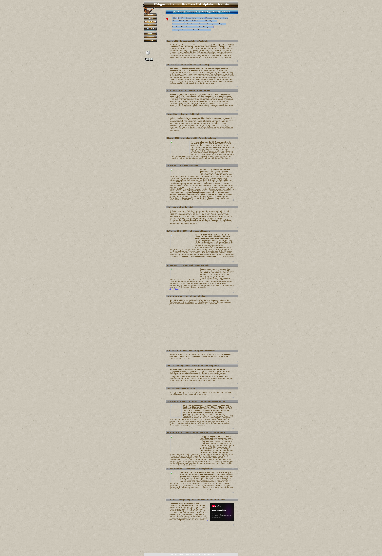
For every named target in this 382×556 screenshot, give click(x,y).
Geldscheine (201, 18)
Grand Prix (181, 18)
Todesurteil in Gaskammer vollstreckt (217, 18)
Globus (174, 18)
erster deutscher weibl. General (194, 24)
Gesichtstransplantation (206, 27)
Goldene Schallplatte (178, 24)
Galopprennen (213, 21)
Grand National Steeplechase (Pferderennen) (185, 27)
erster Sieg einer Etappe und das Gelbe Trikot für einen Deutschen (191, 30)
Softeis (176, 289)
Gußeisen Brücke (191, 18)
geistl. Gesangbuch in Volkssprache (215, 24)
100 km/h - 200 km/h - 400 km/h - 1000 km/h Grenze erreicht (189, 21)
